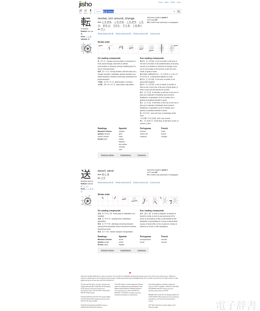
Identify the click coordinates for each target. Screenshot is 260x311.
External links (155, 33)
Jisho (85, 4)
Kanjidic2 (98, 284)
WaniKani (99, 307)
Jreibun (91, 301)
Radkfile (83, 286)
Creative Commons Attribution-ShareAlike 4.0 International (128, 294)
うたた (116, 25)
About (166, 2)
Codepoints (141, 155)
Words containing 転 (140, 33)
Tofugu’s (104, 305)
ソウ (103, 177)
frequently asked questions (108, 278)
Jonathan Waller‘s (167, 305)
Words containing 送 (140, 182)
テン (103, 28)
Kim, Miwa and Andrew (105, 276)
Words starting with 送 (105, 182)
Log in (179, 2)
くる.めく (137, 25)
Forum (161, 2)
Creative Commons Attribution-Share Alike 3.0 (160, 289)
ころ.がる (106, 21)
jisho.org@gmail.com (162, 276)
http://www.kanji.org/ (120, 290)
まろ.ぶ (106, 25)
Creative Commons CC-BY (102, 299)
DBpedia (169, 295)
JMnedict (104, 284)
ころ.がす (131, 21)
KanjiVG (150, 286)
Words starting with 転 (105, 33)
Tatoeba (103, 297)
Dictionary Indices (107, 155)
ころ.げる (119, 21)
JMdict (93, 284)
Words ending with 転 (123, 33)
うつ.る (126, 25)
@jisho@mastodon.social (139, 276)
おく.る (105, 174)
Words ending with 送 (123, 182)
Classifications (125, 155)
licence (92, 293)
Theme (172, 2)
